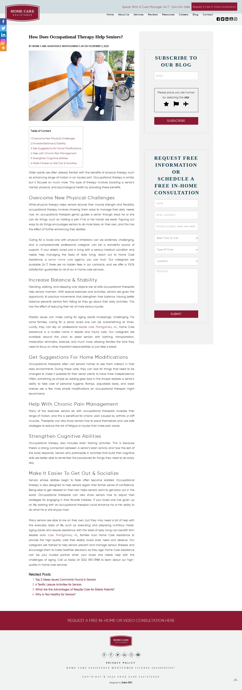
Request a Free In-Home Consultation (214, 7)
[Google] (104, 654)
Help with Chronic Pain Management (53, 153)
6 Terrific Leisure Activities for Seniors (58, 584)
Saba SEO (126, 682)
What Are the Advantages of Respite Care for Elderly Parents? (75, 589)
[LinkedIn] (124, 654)
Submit (176, 314)
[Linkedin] (3, 34)
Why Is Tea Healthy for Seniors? (55, 594)
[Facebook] (3, 21)
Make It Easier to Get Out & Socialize (54, 163)
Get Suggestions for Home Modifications (56, 148)
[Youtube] (138, 654)
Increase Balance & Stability (48, 143)
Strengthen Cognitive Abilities (49, 158)
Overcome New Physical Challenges (53, 138)
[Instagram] (3, 41)
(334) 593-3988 (181, 7)
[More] (3, 48)
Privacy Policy (121, 663)
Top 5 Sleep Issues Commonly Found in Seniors (65, 579)
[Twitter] (3, 28)
